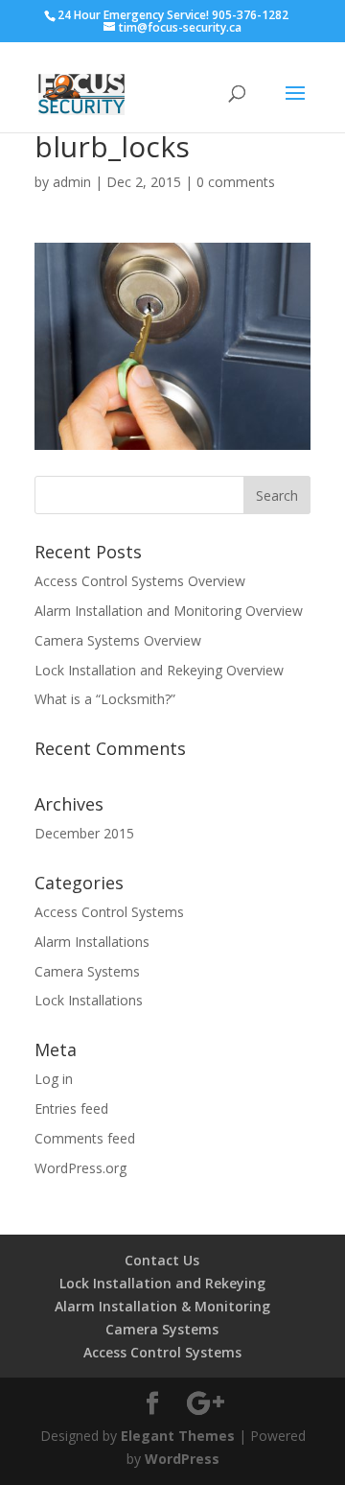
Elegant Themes (178, 1435)
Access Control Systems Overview (139, 581)
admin (72, 182)
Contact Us (162, 1260)
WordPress (182, 1459)
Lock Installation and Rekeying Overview (159, 670)
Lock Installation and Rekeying (162, 1283)
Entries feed (71, 1108)
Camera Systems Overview (117, 640)
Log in (53, 1079)
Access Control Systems (109, 912)
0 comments (235, 182)
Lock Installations (88, 1000)
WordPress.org (80, 1168)
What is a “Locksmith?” (104, 699)
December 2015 (84, 833)
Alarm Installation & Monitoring (162, 1306)
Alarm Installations (92, 941)
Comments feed (84, 1138)
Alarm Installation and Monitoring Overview (168, 610)
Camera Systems (87, 971)
